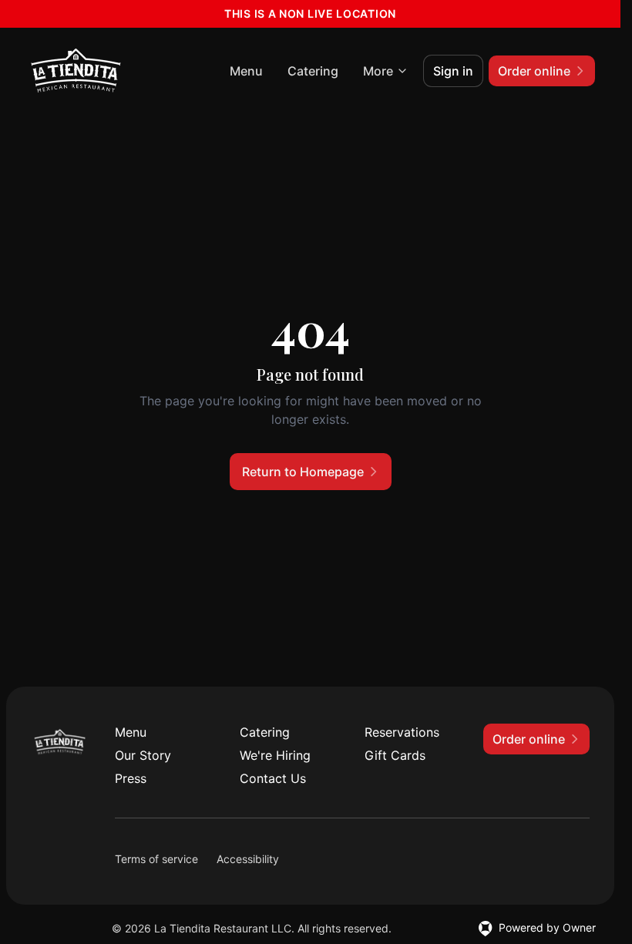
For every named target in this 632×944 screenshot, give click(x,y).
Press (130, 778)
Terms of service (156, 858)
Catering (312, 71)
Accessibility (248, 858)
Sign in (453, 71)
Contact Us (273, 778)
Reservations (402, 732)
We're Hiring (275, 755)
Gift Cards (395, 755)
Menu (246, 71)
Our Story (143, 755)
